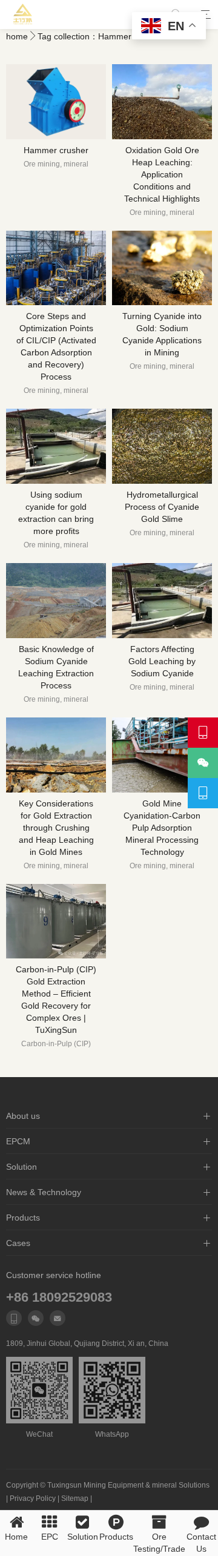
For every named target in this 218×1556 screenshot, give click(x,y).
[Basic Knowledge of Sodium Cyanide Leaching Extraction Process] (56, 600)
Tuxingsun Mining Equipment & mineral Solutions (128, 1485)
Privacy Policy (33, 1498)
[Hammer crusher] (56, 101)
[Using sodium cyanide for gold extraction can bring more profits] (56, 446)
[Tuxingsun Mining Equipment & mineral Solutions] (23, 14)
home (17, 36)
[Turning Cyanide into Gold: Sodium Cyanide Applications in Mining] (162, 268)
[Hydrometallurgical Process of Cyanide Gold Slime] (162, 446)
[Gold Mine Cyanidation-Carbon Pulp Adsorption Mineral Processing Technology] (162, 755)
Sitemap (74, 1498)
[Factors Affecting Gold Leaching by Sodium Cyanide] (162, 600)
